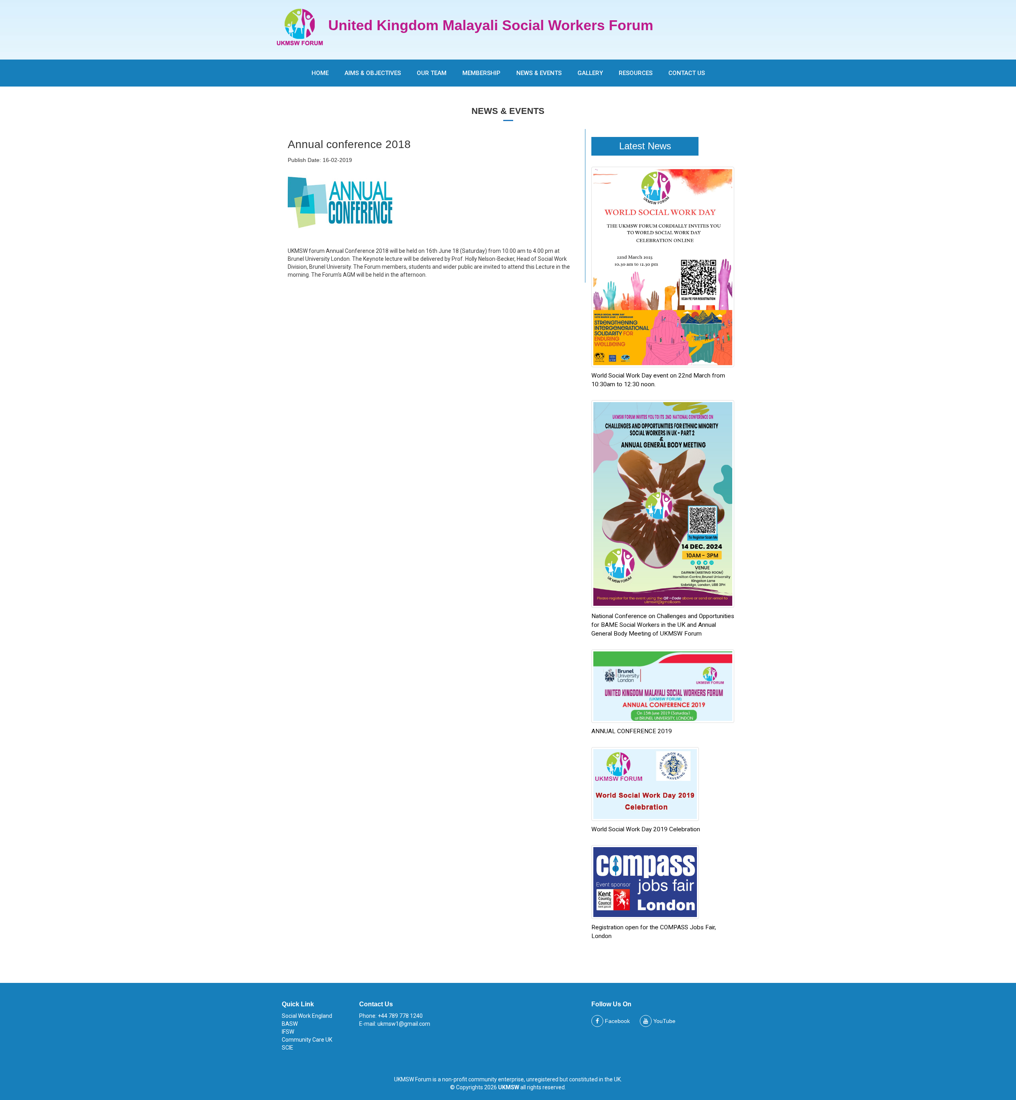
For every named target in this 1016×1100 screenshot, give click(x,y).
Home (320, 73)
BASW (290, 1024)
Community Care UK (307, 1039)
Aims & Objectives (372, 73)
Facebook (616, 1021)
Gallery (590, 73)
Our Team (431, 73)
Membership (481, 73)
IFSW (288, 1032)
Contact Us (686, 73)
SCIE (287, 1047)
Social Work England (307, 1016)
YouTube (663, 1021)
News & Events (539, 73)
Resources (635, 73)
